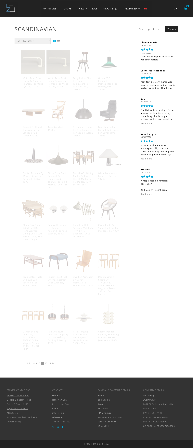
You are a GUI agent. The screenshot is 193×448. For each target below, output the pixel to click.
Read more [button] (146, 123)
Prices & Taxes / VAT (18, 404)
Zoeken (171, 29)
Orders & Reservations (19, 399)
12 (46, 363)
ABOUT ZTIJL (110, 8)
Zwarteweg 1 (150, 399)
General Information (18, 395)
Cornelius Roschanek (153, 70)
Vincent (145, 169)
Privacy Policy (14, 421)
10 (39, 363)
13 (49, 363)
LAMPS (67, 8)
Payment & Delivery (17, 408)
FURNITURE (49, 8)
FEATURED (131, 8)
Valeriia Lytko (149, 134)
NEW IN (83, 8)
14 (53, 363)
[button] (57, 9)
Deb (143, 98)
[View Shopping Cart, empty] (185, 8)
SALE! (95, 8)
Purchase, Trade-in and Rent (22, 417)
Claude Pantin (149, 42)
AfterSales (12, 413)
